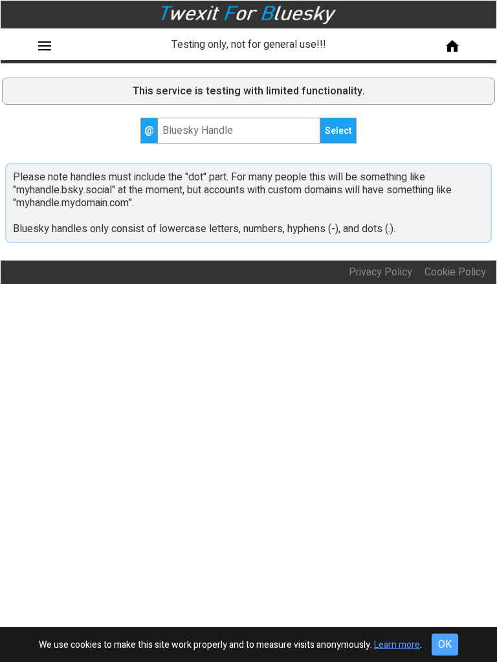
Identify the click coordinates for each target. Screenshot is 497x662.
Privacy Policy (380, 272)
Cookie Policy (458, 272)
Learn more (397, 645)
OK (445, 644)
